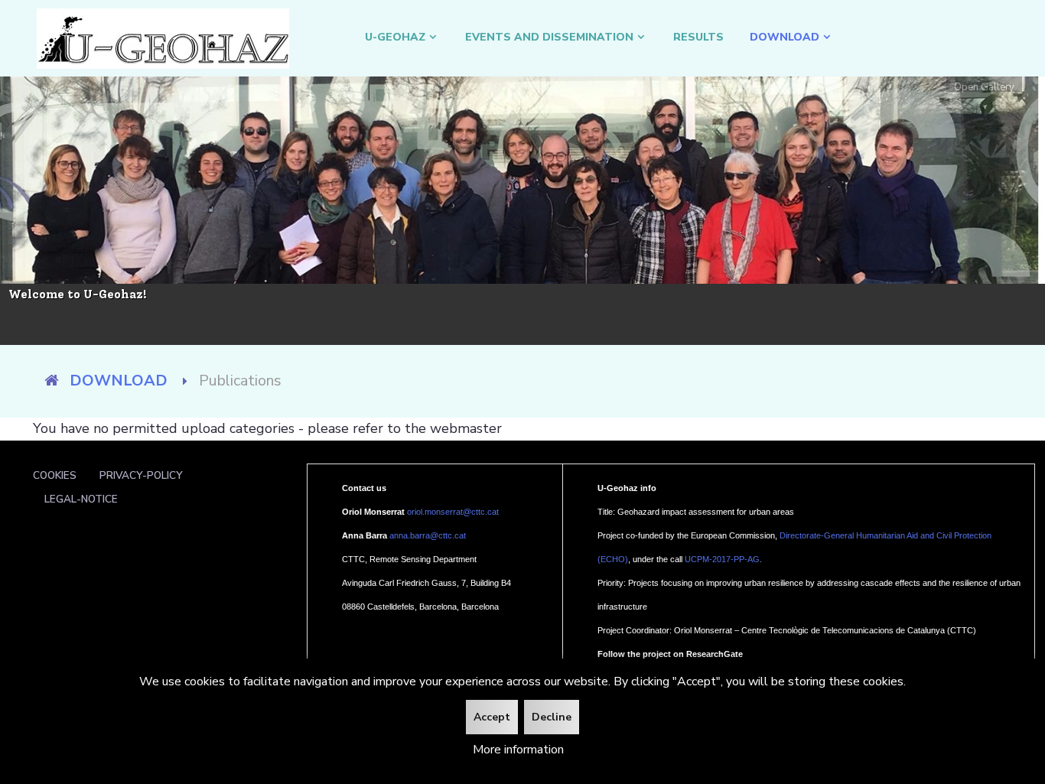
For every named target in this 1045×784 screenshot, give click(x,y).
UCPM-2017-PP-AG (722, 559)
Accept (492, 717)
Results (698, 37)
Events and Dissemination (549, 37)
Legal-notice (81, 499)
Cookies (55, 475)
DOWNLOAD (784, 37)
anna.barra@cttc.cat (427, 535)
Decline (551, 717)
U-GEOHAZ (395, 37)
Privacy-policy (141, 475)
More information (518, 749)
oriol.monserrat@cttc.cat (453, 511)
